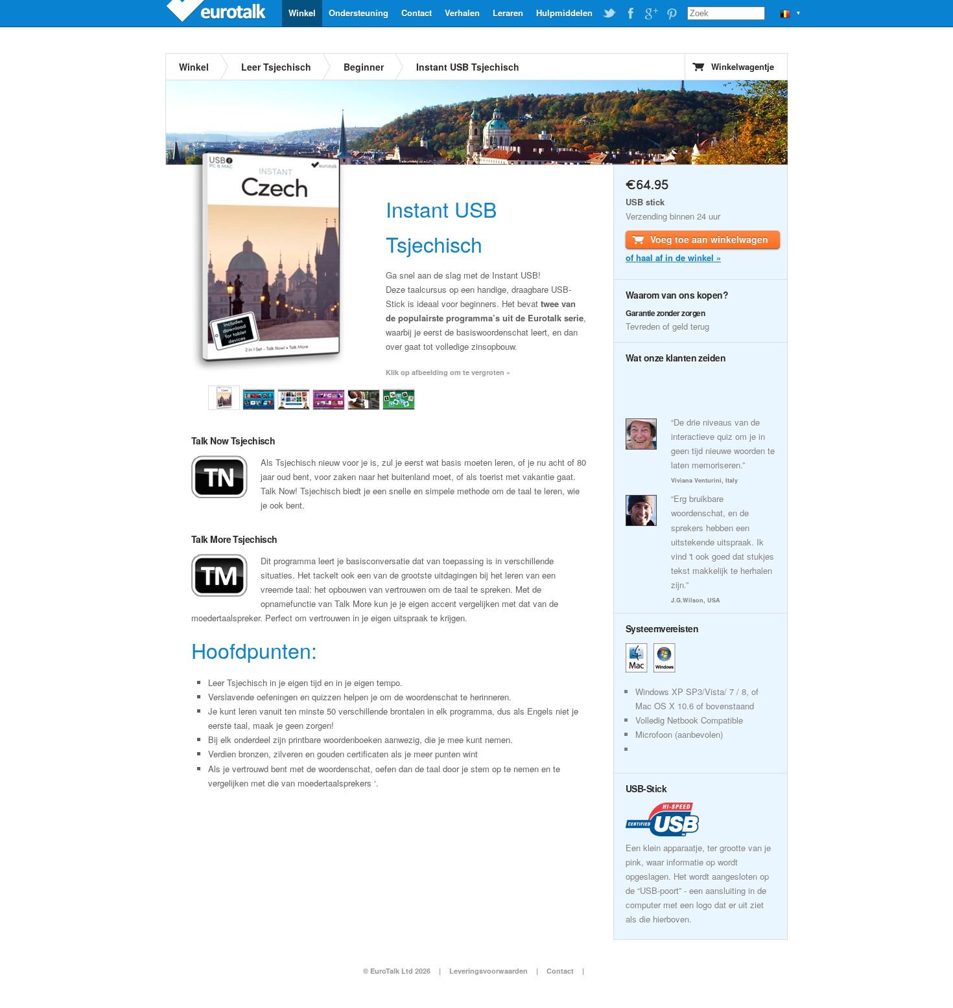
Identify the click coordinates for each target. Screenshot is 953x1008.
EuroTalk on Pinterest (671, 13)
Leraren (508, 12)
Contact (416, 12)
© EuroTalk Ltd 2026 (396, 971)
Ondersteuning (358, 12)
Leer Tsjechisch (276, 66)
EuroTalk (217, 13)
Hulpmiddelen (564, 12)
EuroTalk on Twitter (609, 13)
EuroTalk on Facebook (630, 13)
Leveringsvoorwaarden (488, 971)
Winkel (302, 12)
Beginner (364, 66)
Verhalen (462, 12)
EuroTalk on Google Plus (651, 13)
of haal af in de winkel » (673, 257)
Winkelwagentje (742, 66)
